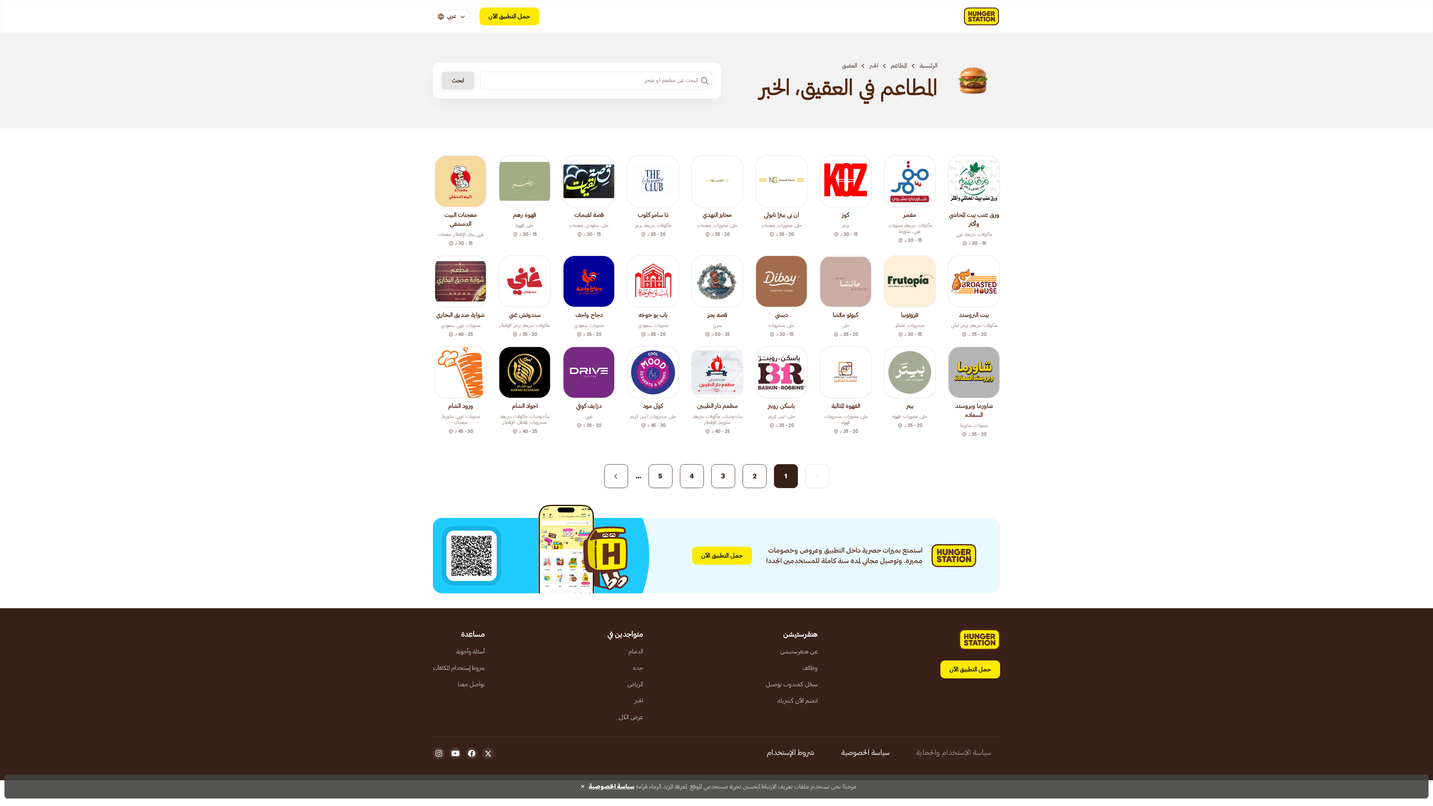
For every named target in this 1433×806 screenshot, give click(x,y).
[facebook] (472, 753)
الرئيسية (928, 66)
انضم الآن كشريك (797, 701)
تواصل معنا (471, 684)
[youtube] (455, 753)
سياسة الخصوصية (865, 752)
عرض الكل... (629, 717)
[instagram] (439, 753)
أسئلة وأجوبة (470, 652)
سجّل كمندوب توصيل (792, 684)
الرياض (635, 684)
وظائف (810, 668)
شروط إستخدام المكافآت (459, 668)
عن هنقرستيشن (799, 652)
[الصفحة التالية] (616, 476)
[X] (488, 753)
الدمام (635, 652)
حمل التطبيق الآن (509, 16)
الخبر (874, 66)
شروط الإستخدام (790, 752)
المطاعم (899, 66)
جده (638, 668)
